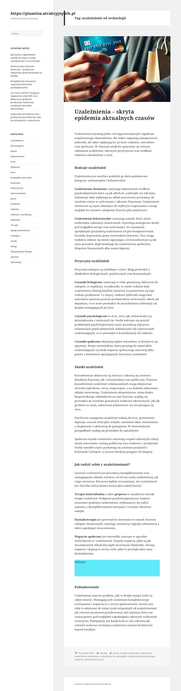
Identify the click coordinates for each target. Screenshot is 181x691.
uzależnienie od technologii (141, 656)
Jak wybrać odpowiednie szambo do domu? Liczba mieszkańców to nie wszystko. (25, 58)
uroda (14, 241)
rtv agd (14, 225)
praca (13, 198)
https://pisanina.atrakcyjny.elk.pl (43, 13)
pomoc (116, 653)
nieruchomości (18, 193)
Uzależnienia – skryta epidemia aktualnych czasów (115, 115)
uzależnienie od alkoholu (87, 656)
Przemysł (15, 203)
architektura (17, 140)
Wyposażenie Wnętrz (21, 251)
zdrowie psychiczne (94, 659)
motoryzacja (17, 188)
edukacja (15, 167)
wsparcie (79, 659)
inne (13, 172)
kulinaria (15, 182)
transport (15, 235)
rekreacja (15, 219)
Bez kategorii (17, 145)
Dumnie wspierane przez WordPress (93, 684)
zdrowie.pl (16, 262)
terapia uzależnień (129, 653)
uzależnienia (146, 653)
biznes (14, 151)
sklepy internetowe (20, 230)
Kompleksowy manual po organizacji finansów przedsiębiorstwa (23, 84)
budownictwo (17, 156)
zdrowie (15, 256)
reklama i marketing (21, 214)
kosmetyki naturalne (21, 177)
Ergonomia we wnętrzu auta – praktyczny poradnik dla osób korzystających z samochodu (26, 117)
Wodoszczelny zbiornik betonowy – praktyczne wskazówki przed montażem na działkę (26, 71)
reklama (15, 209)
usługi (14, 246)
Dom (13, 161)
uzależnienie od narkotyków (113, 656)
